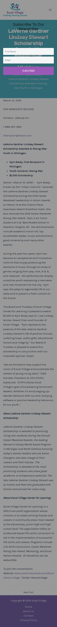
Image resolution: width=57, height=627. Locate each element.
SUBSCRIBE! (28, 70)
